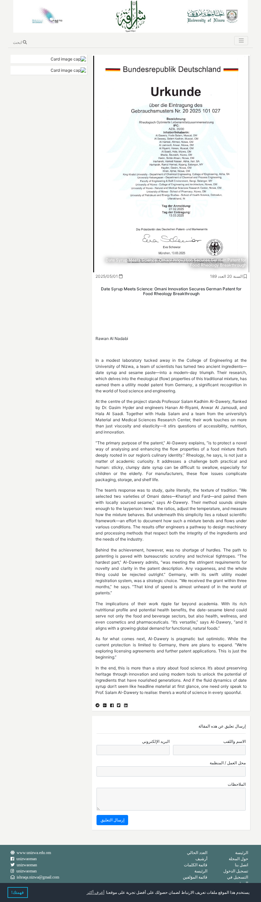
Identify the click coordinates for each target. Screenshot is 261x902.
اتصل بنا (241, 864)
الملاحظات (237, 784)
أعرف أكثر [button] (95, 892)
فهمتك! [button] (17, 892)
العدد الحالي (197, 852)
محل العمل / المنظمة (228, 762)
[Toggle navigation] (241, 40)
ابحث (18, 42)
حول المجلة (238, 858)
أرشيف (201, 858)
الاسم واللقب (234, 741)
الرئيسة (241, 852)
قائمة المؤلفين (195, 877)
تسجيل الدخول (235, 870)
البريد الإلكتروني (156, 741)
